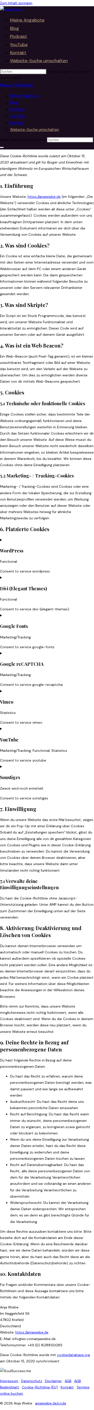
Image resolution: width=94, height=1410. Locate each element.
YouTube (17, 116)
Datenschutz (31, 1381)
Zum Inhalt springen (16, 3)
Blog (14, 102)
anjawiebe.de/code (50, 1403)
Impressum (9, 1381)
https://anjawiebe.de (44, 196)
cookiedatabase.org (73, 1355)
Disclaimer (53, 1381)
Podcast (17, 109)
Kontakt (17, 122)
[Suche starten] (2, 147)
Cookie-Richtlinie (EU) (40, 1387)
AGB (68, 1381)
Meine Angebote (24, 95)
